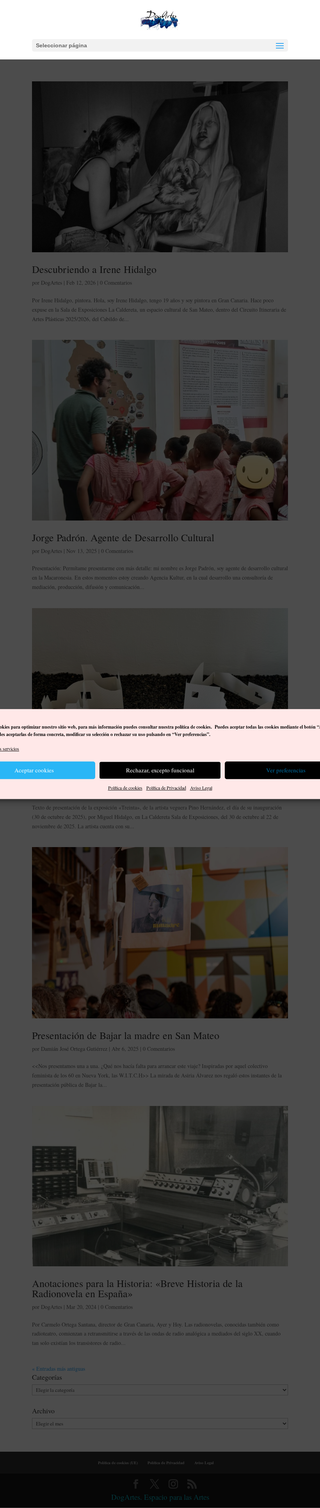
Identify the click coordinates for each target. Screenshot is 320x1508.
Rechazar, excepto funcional (160, 770)
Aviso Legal (201, 788)
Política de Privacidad (166, 788)
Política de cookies (125, 788)
